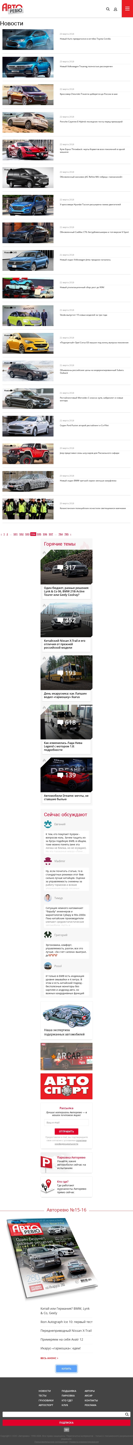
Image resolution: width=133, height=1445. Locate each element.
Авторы (90, 1391)
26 (14, 335)
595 (39, 534)
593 (27, 534)
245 (15, 252)
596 (45, 534)
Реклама (90, 1405)
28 (14, 224)
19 (14, 418)
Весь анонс (48, 1358)
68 (14, 473)
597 (51, 534)
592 (21, 534)
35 (14, 390)
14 (14, 307)
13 (14, 445)
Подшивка (69, 1391)
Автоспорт (45, 1405)
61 (14, 31)
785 (66, 534)
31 (14, 86)
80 (14, 362)
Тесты (42, 1395)
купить (66, 1368)
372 (15, 59)
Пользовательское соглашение (51, 1442)
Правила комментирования (84, 1442)
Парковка (68, 1395)
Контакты (91, 1400)
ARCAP (88, 1395)
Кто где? (67, 1400)
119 (15, 501)
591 (16, 534)
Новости (8, 31)
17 (14, 114)
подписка (66, 1422)
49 (14, 197)
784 (61, 534)
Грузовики (45, 1400)
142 (15, 280)
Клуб (65, 1405)
